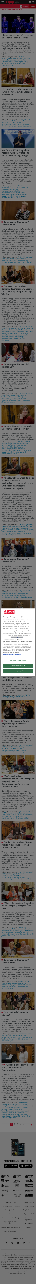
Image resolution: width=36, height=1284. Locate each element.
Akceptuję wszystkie (18, 671)
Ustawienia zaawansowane (18, 660)
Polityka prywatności (17, 637)
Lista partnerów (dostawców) (12, 654)
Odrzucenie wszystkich (18, 665)
